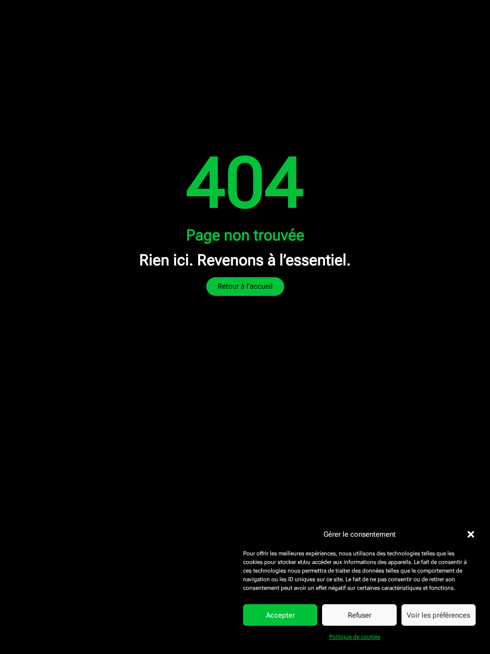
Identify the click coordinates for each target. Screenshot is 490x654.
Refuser (359, 615)
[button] (471, 534)
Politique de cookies (354, 636)
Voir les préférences (438, 615)
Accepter (280, 615)
